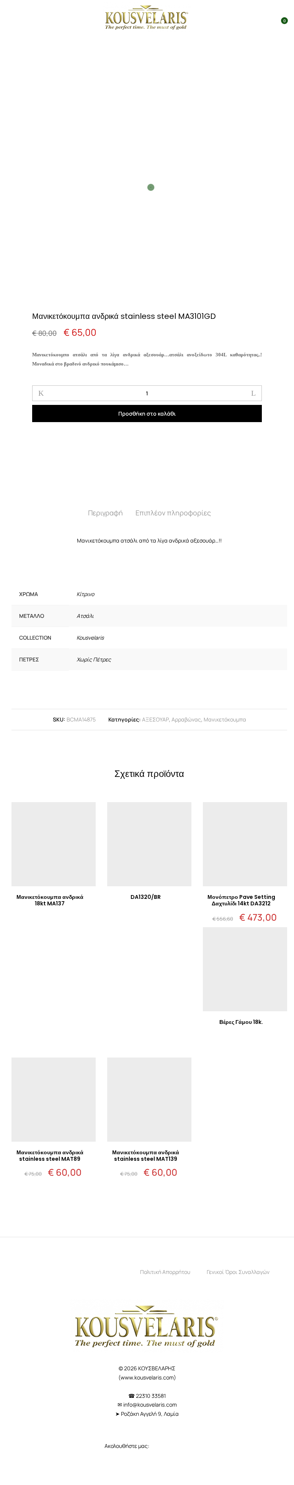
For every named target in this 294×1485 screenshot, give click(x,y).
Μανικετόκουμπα (225, 719)
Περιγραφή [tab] (105, 512)
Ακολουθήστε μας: (127, 1445)
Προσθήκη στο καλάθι (147, 413)
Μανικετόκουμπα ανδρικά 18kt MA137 (49, 900)
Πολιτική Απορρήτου (165, 1271)
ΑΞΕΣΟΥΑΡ (155, 719)
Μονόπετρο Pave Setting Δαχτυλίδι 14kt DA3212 (241, 900)
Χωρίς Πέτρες (94, 659)
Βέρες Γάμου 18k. (241, 1022)
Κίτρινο (85, 594)
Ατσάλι (85, 615)
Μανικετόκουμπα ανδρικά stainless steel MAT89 (49, 1156)
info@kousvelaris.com (150, 1404)
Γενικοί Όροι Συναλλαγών (238, 1271)
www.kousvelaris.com (147, 1377)
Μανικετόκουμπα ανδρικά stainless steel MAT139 (145, 1156)
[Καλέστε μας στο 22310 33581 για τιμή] (53, 921)
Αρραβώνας (186, 719)
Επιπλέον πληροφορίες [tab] (173, 512)
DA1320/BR (146, 897)
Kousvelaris (90, 637)
